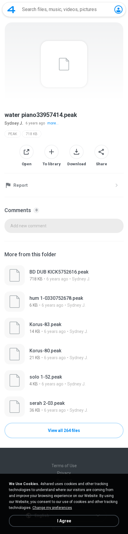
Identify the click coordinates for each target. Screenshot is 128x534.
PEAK (12, 134)
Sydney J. (13, 123)
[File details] (64, 275)
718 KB (32, 134)
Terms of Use (64, 465)
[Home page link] (11, 9)
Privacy (64, 473)
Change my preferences (52, 508)
